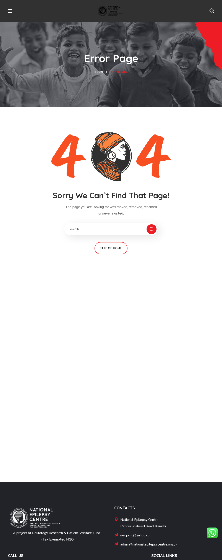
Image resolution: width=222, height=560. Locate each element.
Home (99, 72)
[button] (212, 11)
